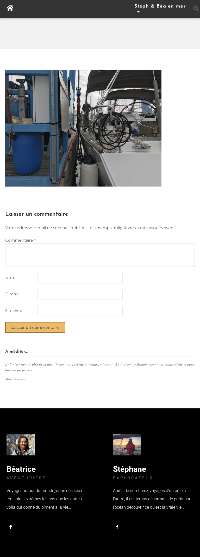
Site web (13, 310)
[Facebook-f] (11, 527)
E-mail (11, 293)
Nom (10, 277)
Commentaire (20, 240)
